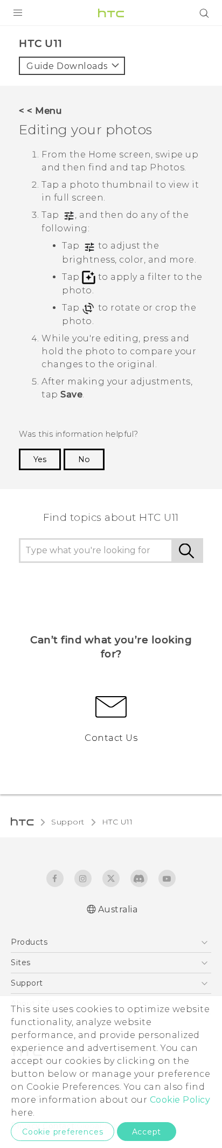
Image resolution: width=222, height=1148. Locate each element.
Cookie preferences (62, 1132)
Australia (118, 909)
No (84, 459)
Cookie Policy (180, 1100)
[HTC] (111, 12)
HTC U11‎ (117, 822)
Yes (39, 459)
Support (68, 822)
